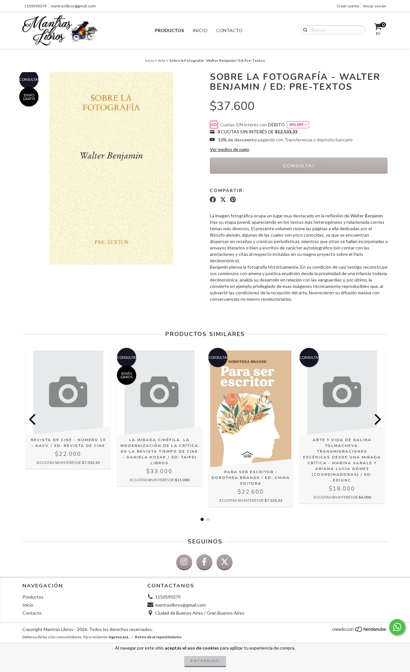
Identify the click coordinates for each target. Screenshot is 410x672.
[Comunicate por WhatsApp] (397, 627)
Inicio (200, 30)
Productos (169, 30)
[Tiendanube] (360, 630)
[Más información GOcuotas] (298, 125)
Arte (162, 60)
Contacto (229, 30)
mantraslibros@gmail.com (73, 6)
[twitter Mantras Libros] (225, 562)
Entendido (205, 660)
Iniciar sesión (374, 6)
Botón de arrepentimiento (158, 636)
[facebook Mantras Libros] (204, 562)
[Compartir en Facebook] (213, 200)
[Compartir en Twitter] (223, 200)
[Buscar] (304, 29)
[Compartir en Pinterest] (233, 200)
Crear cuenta (348, 6)
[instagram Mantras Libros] (184, 562)
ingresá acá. (119, 636)
